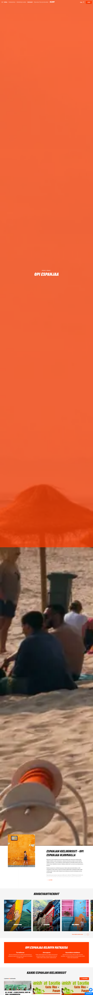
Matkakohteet (12, 2)
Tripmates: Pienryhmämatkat (41, 2)
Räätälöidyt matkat (21, 2)
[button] (90, 989)
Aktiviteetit (30, 2)
